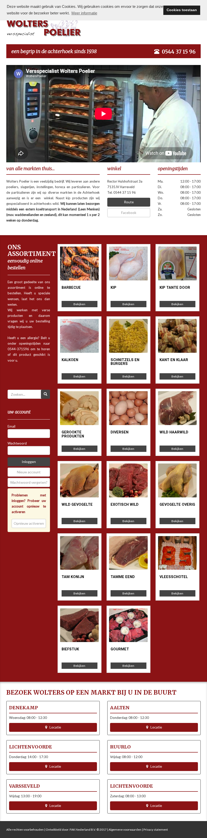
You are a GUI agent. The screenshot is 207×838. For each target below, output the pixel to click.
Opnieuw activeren (29, 523)
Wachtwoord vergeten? (28, 482)
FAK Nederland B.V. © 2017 (88, 829)
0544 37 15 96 (179, 52)
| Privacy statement (154, 829)
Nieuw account (29, 472)
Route (129, 202)
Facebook (128, 212)
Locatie (54, 727)
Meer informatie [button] (84, 13)
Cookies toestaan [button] (182, 10)
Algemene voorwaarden (125, 829)
